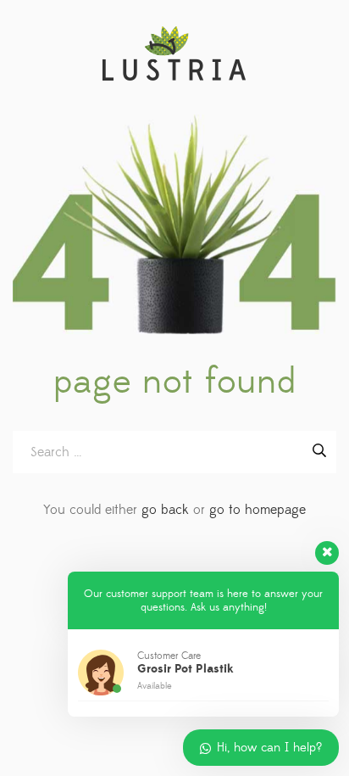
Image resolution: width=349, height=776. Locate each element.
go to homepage (257, 509)
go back (165, 509)
